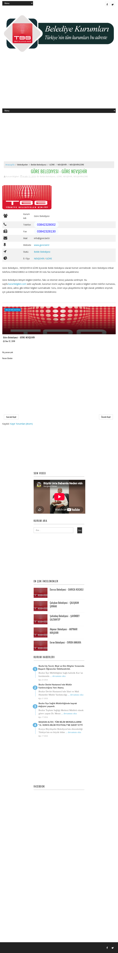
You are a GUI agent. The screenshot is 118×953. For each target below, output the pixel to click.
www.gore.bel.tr (41, 245)
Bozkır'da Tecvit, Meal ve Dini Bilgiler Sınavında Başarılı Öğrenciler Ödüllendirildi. (61, 667)
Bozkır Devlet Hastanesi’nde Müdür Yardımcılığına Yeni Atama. (55, 686)
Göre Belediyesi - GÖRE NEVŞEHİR (19, 337)
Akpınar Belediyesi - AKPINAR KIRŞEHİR (63, 630)
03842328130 (46, 231)
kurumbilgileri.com (17, 283)
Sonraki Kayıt (11, 416)
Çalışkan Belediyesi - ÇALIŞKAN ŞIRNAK (64, 604)
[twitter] (112, 4)
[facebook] (107, 4)
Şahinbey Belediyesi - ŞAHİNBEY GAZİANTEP (65, 617)
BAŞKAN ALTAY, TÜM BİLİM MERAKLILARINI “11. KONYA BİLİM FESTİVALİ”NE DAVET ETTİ (60, 723)
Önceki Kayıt (106, 416)
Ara (79, 530)
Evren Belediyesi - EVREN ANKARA (65, 642)
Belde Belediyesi (38, 164)
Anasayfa (9, 164)
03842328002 (46, 224)
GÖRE (52, 164)
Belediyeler (22, 164)
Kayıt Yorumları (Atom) (21, 423)
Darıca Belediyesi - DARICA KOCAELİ (66, 589)
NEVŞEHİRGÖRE (77, 164)
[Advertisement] (59, 83)
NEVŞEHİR (62, 164)
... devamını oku (58, 676)
